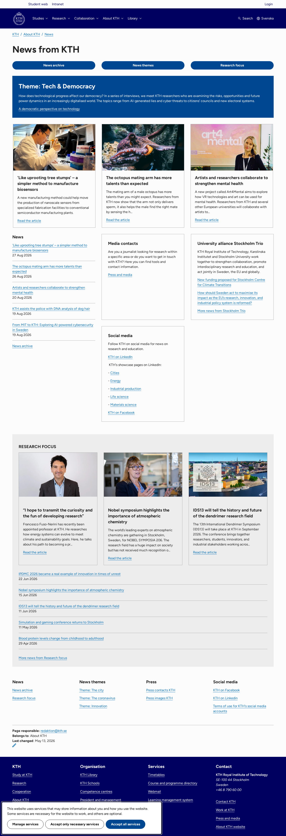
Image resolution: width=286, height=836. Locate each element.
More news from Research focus (43, 658)
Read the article (29, 221)
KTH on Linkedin (225, 698)
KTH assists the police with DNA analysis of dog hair (51, 309)
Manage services (25, 824)
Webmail (154, 791)
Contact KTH (226, 802)
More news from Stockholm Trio (221, 311)
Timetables (156, 775)
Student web (38, 4)
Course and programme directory (172, 783)
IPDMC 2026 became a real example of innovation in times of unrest (70, 574)
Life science (119, 397)
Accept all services (125, 824)
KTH (15, 34)
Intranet (58, 4)
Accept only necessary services (74, 824)
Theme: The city (91, 690)
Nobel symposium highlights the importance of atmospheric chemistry (71, 590)
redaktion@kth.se (54, 731)
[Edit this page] (14, 745)
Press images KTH (159, 698)
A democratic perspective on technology (49, 109)
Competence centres (96, 791)
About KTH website (230, 827)
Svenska (267, 18)
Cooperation (21, 791)
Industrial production (125, 389)
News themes (143, 65)
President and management (100, 800)
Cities (114, 373)
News (49, 34)
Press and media (120, 275)
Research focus (232, 65)
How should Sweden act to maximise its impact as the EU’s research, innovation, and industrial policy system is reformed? (230, 298)
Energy (115, 381)
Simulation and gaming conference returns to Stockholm (61, 622)
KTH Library (88, 775)
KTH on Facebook (121, 413)
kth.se (19, 4)
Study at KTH (22, 775)
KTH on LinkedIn (120, 357)
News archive (53, 65)
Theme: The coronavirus (97, 698)
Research (19, 783)
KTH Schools (89, 783)
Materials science (123, 405)
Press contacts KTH (160, 690)
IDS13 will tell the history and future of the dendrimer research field (69, 606)
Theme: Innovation (93, 706)
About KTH (31, 34)
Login (269, 4)
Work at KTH (225, 810)
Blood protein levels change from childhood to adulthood (61, 638)
